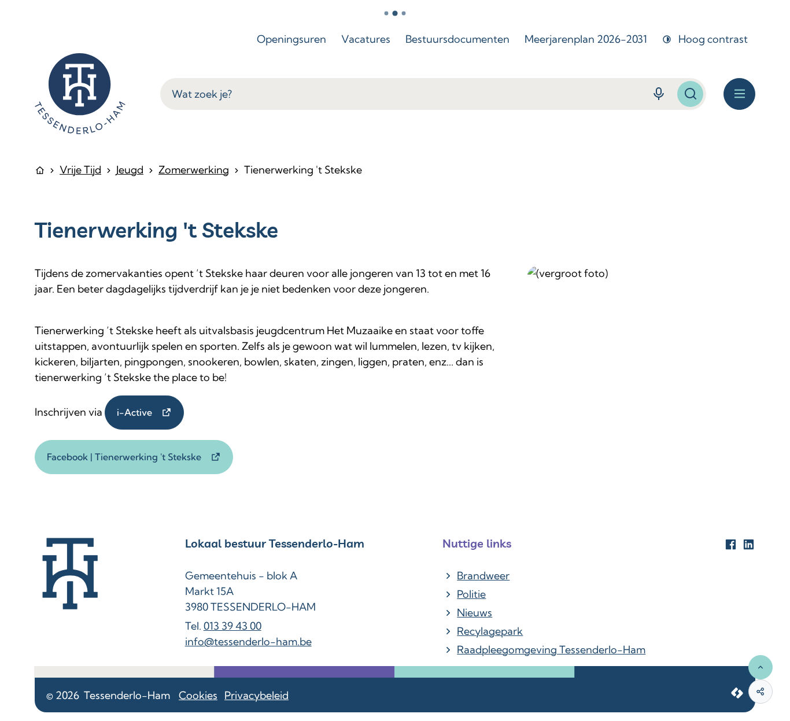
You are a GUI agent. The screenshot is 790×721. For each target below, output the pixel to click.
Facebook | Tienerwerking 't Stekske (125, 457)
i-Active (135, 412)
